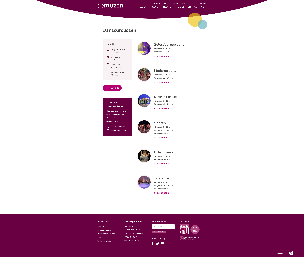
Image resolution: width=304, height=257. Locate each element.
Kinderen (115, 58)
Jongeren (116, 66)
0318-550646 (131, 237)
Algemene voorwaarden (107, 233)
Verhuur (191, 3)
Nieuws (166, 3)
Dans (154, 6)
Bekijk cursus (161, 56)
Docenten (184, 6)
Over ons (202, 3)
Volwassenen (117, 73)
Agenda (157, 3)
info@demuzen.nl (118, 130)
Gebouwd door (283, 253)
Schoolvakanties (104, 241)
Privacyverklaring (104, 230)
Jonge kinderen (118, 51)
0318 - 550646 (118, 126)
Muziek (142, 6)
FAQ (183, 3)
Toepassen (112, 88)
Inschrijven (159, 232)
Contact (200, 6)
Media (175, 3)
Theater (167, 6)
